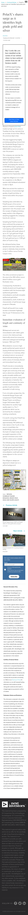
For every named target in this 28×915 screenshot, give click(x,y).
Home (3, 2)
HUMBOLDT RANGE (9, 496)
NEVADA (9, 494)
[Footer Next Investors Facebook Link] (15, 903)
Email (5, 562)
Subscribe (14, 577)
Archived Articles (11, 2)
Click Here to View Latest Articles (14, 120)
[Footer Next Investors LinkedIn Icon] (24, 903)
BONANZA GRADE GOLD (10, 498)
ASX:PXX (17, 126)
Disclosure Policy (16, 679)
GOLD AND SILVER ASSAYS (11, 500)
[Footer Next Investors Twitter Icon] (20, 903)
